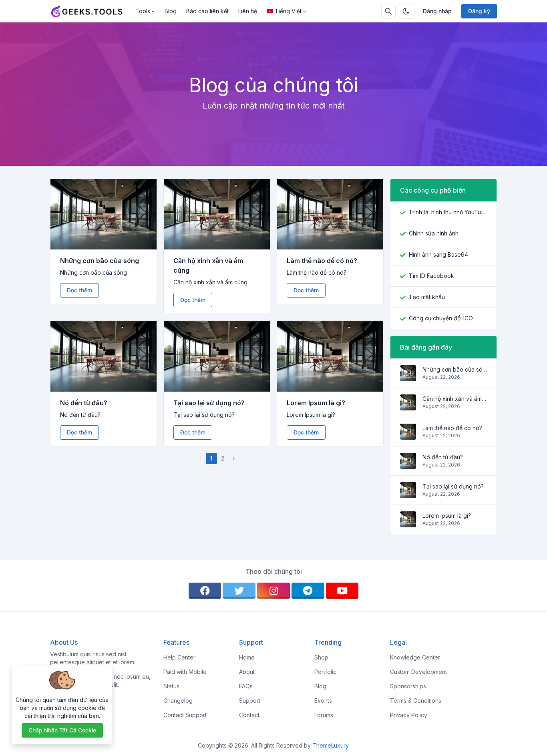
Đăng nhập (437, 11)
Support (249, 700)
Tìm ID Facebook (431, 275)
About (247, 671)
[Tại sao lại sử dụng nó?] (408, 494)
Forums (323, 715)
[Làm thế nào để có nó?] (408, 435)
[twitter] (239, 591)
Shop (321, 657)
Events (323, 700)
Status (171, 686)
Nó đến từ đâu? (83, 403)
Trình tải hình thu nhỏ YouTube (448, 212)
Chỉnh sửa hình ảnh (434, 233)
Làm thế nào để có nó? (322, 261)
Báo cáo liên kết (207, 11)
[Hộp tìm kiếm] (388, 11)
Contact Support (185, 715)
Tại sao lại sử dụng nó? (209, 403)
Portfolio (325, 671)
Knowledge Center (415, 657)
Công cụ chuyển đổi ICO (441, 318)
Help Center (179, 657)
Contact (249, 715)
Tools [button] (142, 11)
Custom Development (418, 671)
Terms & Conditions (415, 700)
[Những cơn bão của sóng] (408, 377)
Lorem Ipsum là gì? (316, 403)
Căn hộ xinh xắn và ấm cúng (454, 398)
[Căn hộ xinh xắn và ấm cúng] (408, 406)
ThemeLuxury (330, 745)
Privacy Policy (408, 715)
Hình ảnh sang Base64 (438, 254)
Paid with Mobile (185, 671)
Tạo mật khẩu (427, 297)
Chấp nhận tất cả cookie (62, 730)
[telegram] (308, 591)
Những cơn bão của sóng (99, 261)
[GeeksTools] (90, 11)
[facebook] (205, 591)
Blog (171, 11)
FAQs (246, 686)
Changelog (178, 700)
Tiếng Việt (288, 11)
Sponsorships (408, 686)
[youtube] (342, 591)
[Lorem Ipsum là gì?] (408, 523)
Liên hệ (247, 11)
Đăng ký (479, 11)
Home (247, 657)
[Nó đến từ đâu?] (408, 464)
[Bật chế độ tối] (406, 11)
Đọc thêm (79, 290)
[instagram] (273, 591)
